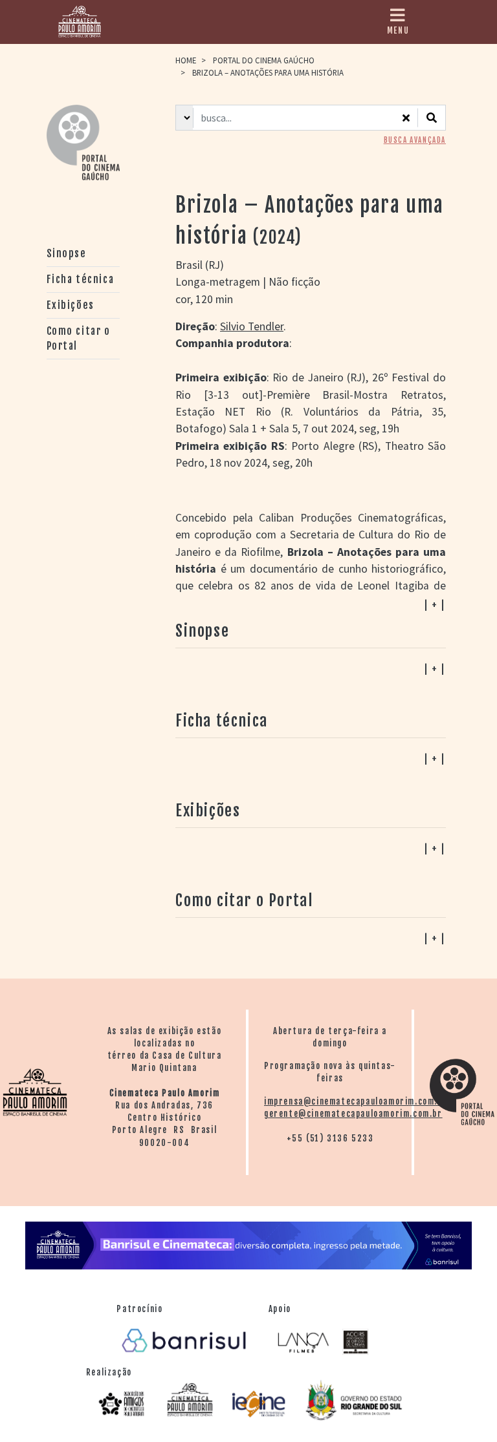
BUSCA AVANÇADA (415, 140)
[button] (310, 938)
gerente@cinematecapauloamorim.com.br (353, 1113)
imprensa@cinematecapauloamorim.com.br (355, 1101)
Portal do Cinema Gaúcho (264, 60)
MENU (398, 30)
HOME (185, 60)
